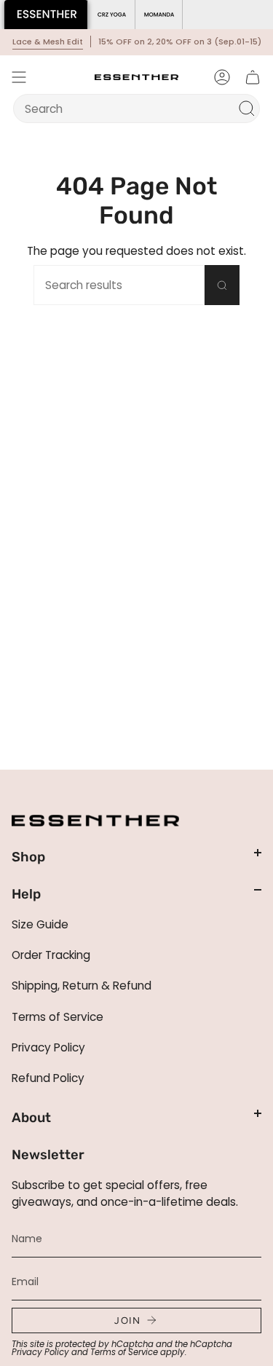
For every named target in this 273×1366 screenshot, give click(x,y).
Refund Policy (48, 1078)
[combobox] (127, 108)
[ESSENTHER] (46, 14)
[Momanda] (159, 14)
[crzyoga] (111, 14)
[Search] (247, 108)
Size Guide (40, 924)
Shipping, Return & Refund (81, 985)
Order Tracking (51, 955)
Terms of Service (57, 1016)
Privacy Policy (48, 1047)
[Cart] (252, 77)
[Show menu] (19, 77)
